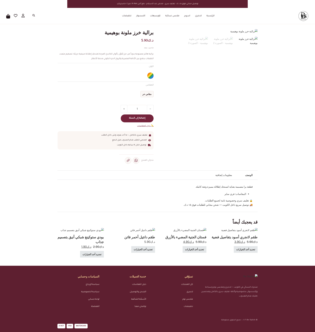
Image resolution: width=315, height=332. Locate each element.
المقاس (150, 85)
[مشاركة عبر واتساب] (136, 160)
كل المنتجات (187, 284)
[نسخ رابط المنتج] (128, 160)
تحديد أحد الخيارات (245, 249)
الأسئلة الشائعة (138, 299)
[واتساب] (238, 304)
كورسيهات (155, 16)
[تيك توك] (246, 304)
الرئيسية (210, 16)
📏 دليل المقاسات (145, 126)
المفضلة (95, 306)
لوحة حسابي (93, 299)
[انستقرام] (255, 304)
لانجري (198, 16)
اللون (151, 66)
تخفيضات (126, 16)
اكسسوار (140, 16)
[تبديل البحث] (33, 16)
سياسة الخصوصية (90, 292)
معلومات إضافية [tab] (223, 175)
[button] (166, 34)
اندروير (187, 16)
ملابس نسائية (172, 16)
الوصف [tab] (249, 175)
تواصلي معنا (140, 306)
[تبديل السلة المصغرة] (8, 16)
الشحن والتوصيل (138, 292)
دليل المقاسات (139, 284)
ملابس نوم (187, 299)
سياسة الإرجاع (92, 284)
